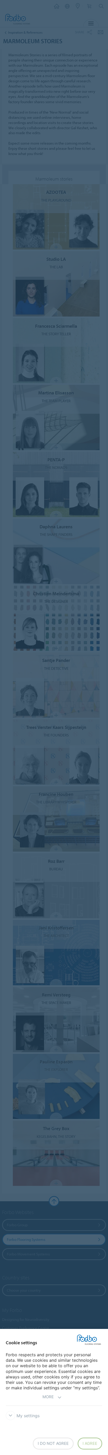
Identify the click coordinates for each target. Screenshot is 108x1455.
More (48, 1396)
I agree (90, 1443)
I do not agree (53, 1443)
